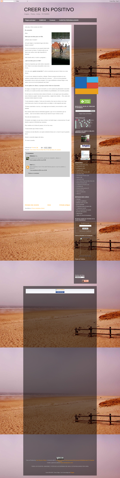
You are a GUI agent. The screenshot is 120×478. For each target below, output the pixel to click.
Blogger (72, 472)
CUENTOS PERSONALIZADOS (68, 20)
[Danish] (89, 125)
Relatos (78, 177)
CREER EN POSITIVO (49, 9)
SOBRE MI (42, 20)
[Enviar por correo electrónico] (44, 148)
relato (77, 193)
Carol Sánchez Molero (41, 460)
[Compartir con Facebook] (49, 148)
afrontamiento (79, 168)
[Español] (77, 124)
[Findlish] (84, 125)
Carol (31, 164)
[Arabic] (77, 122)
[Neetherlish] (78, 126)
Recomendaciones (80, 164)
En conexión (58, 149)
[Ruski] (90, 122)
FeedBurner (88, 231)
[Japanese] (84, 121)
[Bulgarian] (88, 126)
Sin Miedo (78, 186)
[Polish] (83, 126)
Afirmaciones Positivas (81, 172)
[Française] (86, 120)
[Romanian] (77, 128)
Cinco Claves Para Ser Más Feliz (38, 149)
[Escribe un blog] (46, 148)
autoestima (79, 173)
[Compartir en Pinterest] (51, 148)
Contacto (52, 20)
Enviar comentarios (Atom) (38, 208)
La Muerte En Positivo (81, 184)
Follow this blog (60, 292)
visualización (79, 166)
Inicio (49, 205)
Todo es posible (80, 191)
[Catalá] (83, 124)
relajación (78, 170)
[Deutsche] (80, 120)
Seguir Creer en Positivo (85, 113)
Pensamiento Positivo (81, 175)
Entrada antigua (64, 205)
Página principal (30, 20)
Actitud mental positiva (81, 188)
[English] (75, 120)
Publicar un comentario (33, 173)
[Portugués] (78, 121)
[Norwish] (77, 125)
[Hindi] (86, 122)
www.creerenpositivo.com (67, 462)
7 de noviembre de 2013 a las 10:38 (38, 170)
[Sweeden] (88, 124)
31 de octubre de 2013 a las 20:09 (38, 160)
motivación (79, 179)
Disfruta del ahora (80, 182)
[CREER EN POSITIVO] (85, 254)
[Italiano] (91, 120)
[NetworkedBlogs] (60, 289)
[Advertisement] (47, 190)
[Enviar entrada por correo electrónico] (41, 147)
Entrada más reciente (32, 205)
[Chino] (89, 121)
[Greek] (82, 122)
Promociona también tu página (85, 256)
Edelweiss (32, 156)
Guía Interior (79, 190)
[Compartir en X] (47, 148)
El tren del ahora (50, 149)
